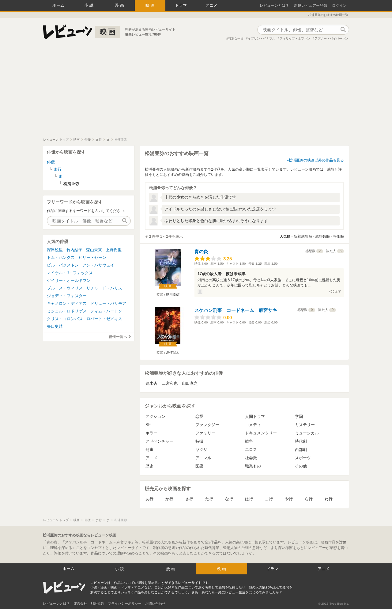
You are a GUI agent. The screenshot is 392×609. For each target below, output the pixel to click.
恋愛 (199, 416)
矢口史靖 (55, 326)
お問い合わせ (155, 603)
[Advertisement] (196, 91)
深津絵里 (55, 250)
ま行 (269, 499)
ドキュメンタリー (261, 433)
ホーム (58, 5)
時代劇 (301, 441)
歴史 (149, 466)
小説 (89, 5)
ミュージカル (307, 433)
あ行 (149, 499)
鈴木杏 (151, 383)
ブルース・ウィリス (65, 288)
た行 (209, 499)
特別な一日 (235, 38)
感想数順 (322, 236)
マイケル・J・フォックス (70, 272)
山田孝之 (190, 383)
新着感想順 (303, 236)
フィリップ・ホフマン (295, 38)
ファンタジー (207, 424)
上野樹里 (114, 250)
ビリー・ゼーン (92, 257)
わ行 (329, 499)
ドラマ (181, 5)
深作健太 (172, 352)
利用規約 (97, 603)
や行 (289, 499)
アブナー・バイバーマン (331, 38)
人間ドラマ (255, 416)
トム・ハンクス (61, 257)
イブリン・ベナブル (261, 38)
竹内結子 (74, 250)
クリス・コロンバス (65, 318)
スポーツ (303, 458)
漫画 (120, 5)
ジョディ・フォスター (67, 295)
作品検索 (343, 30)
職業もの (253, 466)
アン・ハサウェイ (98, 265)
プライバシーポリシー (124, 603)
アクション (155, 416)
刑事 (149, 449)
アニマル (203, 458)
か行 (169, 499)
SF (148, 424)
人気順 (285, 236)
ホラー (151, 433)
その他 (301, 466)
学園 (299, 416)
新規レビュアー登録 (310, 5)
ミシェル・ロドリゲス (67, 311)
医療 (199, 466)
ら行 (309, 499)
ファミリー (205, 433)
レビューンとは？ (274, 5)
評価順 (338, 236)
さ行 (189, 499)
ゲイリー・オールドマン (69, 280)
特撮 (199, 441)
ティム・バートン (106, 311)
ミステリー (305, 424)
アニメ (211, 5)
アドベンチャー (159, 441)
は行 (249, 499)
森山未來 (94, 250)
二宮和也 (170, 383)
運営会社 (80, 603)
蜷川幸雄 (172, 294)
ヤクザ (201, 449)
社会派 (251, 458)
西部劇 (301, 449)
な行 (229, 499)
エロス (251, 449)
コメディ (253, 424)
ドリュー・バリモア (108, 303)
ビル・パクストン (63, 265)
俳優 (51, 162)
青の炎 (201, 251)
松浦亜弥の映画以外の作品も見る (316, 160)
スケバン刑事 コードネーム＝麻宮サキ (235, 310)
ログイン (339, 5)
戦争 (249, 441)
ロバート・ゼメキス (104, 318)
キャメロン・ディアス (67, 303)
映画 (150, 5)
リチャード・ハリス (104, 288)
